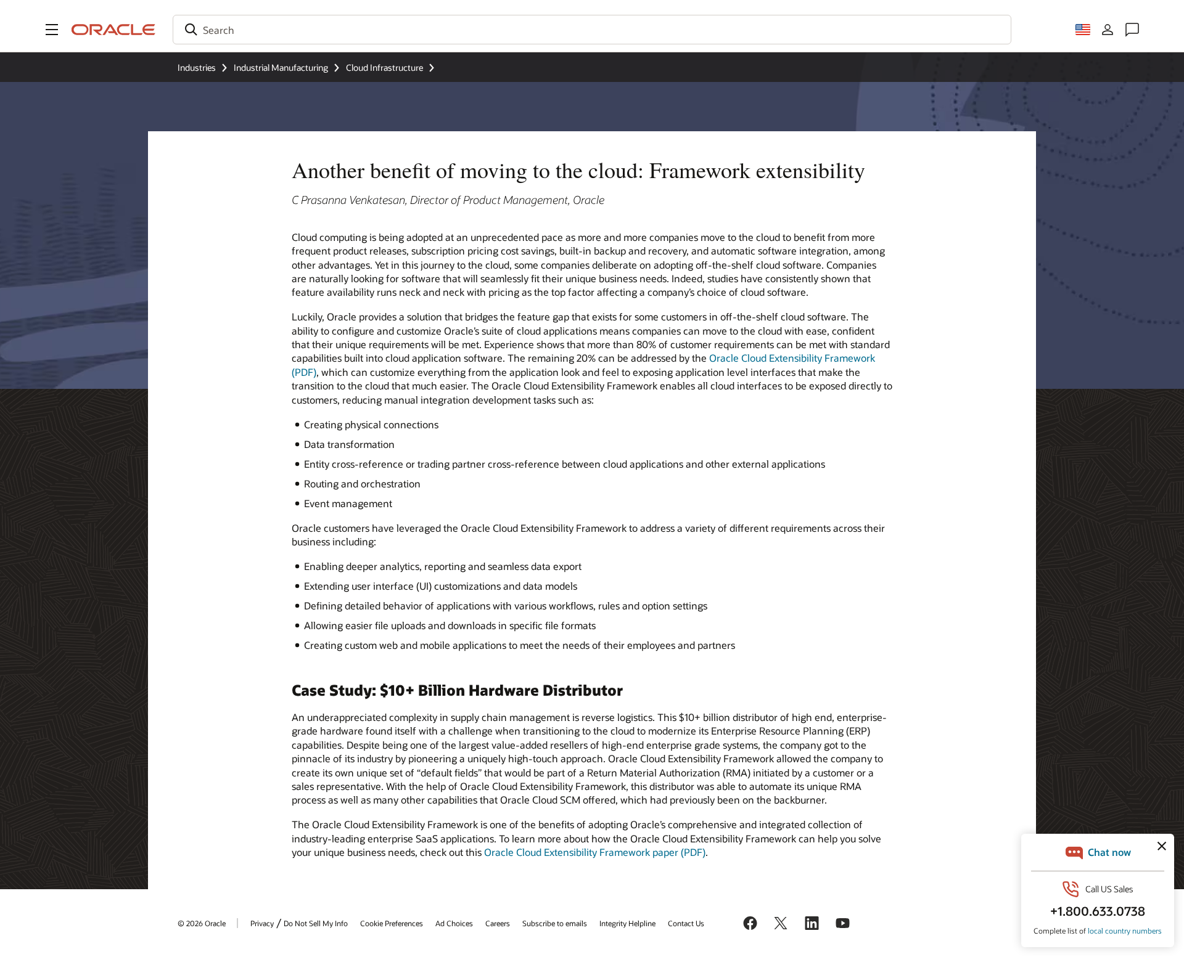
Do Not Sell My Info (316, 923)
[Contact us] (1132, 29)
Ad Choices (454, 923)
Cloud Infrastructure (384, 67)
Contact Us (686, 923)
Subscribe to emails (554, 923)
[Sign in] (1107, 29)
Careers (497, 923)
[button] (51, 29)
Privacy (262, 923)
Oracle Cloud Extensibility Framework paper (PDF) (594, 851)
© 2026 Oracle (202, 923)
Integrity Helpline (627, 923)
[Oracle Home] (113, 30)
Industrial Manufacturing (281, 67)
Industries (197, 67)
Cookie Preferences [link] (391, 923)
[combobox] (592, 29)
